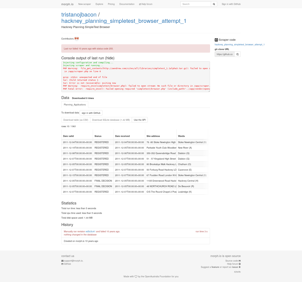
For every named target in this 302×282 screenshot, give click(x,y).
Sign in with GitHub (231, 4)
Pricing (111, 4)
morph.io (67, 4)
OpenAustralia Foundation (158, 276)
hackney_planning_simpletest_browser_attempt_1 (124, 20)
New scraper (84, 4)
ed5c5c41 (90, 231)
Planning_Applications (75, 104)
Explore (99, 4)
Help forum (146, 4)
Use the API (140, 119)
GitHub (67, 263)
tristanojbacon (79, 14)
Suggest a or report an (219, 266)
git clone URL (222, 49)
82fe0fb (237, 271)
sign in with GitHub (91, 112)
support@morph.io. (73, 260)
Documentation (126, 4)
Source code (231, 260)
